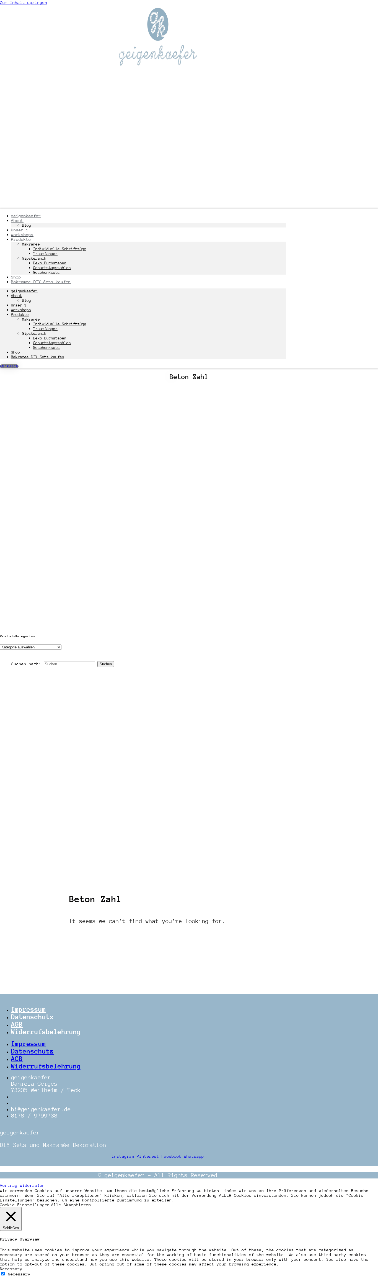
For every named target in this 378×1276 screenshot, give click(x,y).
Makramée (31, 244)
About (16, 295)
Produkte (21, 239)
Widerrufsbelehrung (46, 1031)
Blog (26, 300)
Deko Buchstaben (49, 263)
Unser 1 (19, 305)
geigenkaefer (26, 215)
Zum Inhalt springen (23, 2)
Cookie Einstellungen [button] (25, 1204)
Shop (15, 352)
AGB (17, 1024)
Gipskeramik (34, 258)
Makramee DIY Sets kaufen (41, 281)
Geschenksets (46, 347)
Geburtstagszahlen (52, 267)
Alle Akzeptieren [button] (71, 1204)
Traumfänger (45, 253)
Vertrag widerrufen (22, 1185)
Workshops (21, 310)
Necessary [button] (11, 1268)
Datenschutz (32, 1017)
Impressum (28, 1009)
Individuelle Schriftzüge (59, 249)
